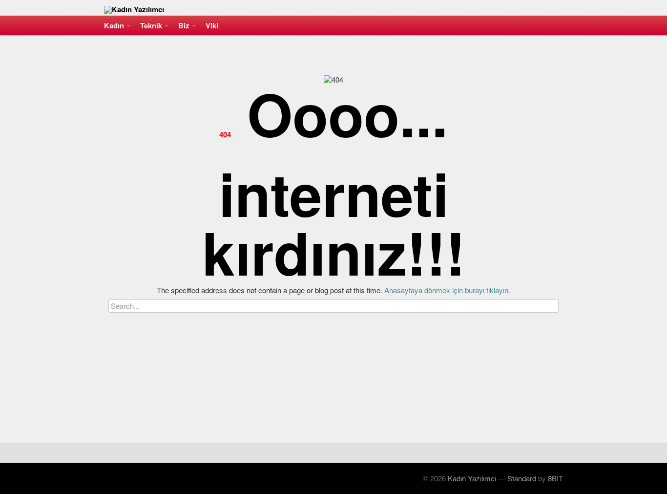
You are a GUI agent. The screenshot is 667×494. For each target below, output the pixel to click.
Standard (521, 478)
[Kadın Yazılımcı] (333, 8)
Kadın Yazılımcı (472, 478)
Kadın (114, 25)
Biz (183, 25)
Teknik (151, 25)
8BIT (555, 478)
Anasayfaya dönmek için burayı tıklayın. (447, 290)
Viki (212, 25)
